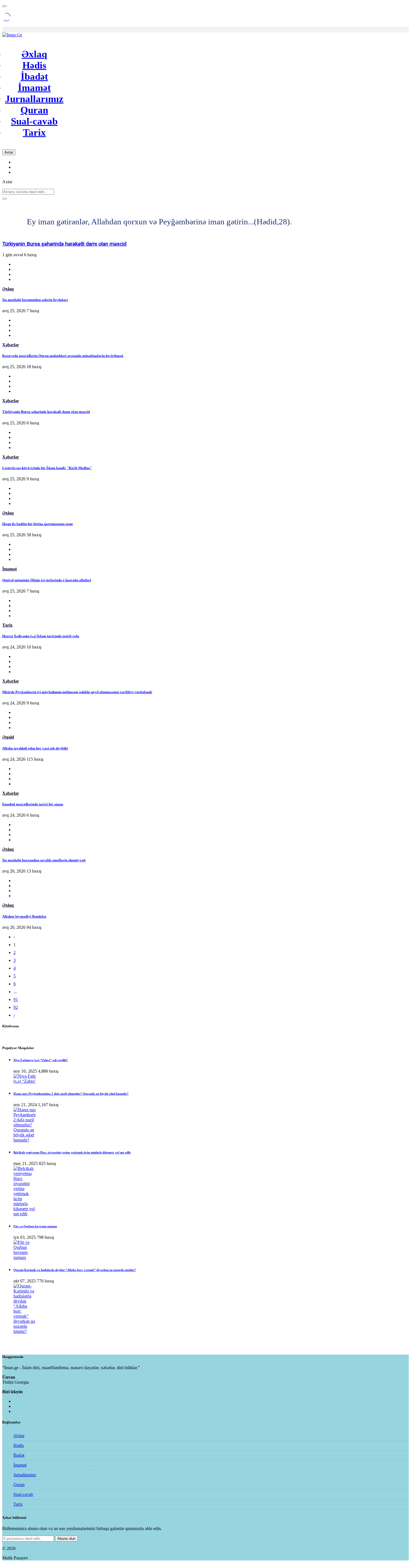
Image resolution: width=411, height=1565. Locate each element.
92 (15, 1007)
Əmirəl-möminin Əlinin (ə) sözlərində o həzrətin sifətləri (46, 580)
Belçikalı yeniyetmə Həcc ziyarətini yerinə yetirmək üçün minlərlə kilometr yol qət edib (72, 1152)
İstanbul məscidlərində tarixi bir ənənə (32, 804)
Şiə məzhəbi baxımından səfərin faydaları (35, 300)
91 (15, 999)
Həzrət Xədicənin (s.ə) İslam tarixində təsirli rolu (40, 636)
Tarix (34, 132)
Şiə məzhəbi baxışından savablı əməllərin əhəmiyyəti (44, 860)
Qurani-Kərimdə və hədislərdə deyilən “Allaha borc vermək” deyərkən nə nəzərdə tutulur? (74, 1270)
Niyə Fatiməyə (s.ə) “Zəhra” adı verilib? (40, 1060)
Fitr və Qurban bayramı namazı (35, 1226)
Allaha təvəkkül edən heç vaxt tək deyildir (35, 748)
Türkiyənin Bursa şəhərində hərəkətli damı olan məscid (46, 412)
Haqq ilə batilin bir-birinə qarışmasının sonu (37, 524)
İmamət (34, 87)
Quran (34, 110)
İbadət (34, 76)
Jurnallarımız (34, 98)
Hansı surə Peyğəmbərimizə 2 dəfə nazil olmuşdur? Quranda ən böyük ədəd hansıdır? (71, 1093)
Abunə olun (66, 1538)
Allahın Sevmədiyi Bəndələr (24, 916)
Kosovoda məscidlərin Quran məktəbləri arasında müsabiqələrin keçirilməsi (62, 356)
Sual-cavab (34, 121)
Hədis (34, 65)
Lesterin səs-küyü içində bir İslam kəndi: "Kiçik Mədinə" (64, 244)
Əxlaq (34, 54)
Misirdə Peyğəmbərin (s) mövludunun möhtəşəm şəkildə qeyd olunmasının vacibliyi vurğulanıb (77, 692)
